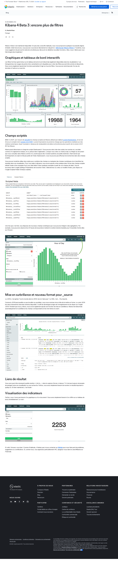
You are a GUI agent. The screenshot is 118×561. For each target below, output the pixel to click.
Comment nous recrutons (45, 512)
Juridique (64, 507)
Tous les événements (93, 514)
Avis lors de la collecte (59, 550)
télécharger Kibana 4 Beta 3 (65, 48)
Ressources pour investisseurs (96, 490)
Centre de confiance (68, 509)
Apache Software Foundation (69, 547)
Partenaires (81, 1)
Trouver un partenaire (68, 490)
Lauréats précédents (93, 507)
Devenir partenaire (67, 497)
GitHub (60, 447)
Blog (7, 13)
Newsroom (40, 497)
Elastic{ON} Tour (92, 509)
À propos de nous (71, 1)
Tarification (58, 7)
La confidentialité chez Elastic (71, 512)
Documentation (68, 7)
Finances (89, 495)
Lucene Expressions (69, 140)
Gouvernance (91, 492)
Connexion (111, 1)
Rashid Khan (11, 30)
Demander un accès (68, 495)
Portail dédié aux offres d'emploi (47, 509)
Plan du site (13, 541)
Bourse (89, 497)
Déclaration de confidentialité (42, 539)
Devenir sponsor (92, 512)
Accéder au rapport (40, 1)
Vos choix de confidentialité (73, 550)
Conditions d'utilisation (28, 539)
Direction (40, 492)
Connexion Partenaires (69, 492)
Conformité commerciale (69, 514)
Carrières (40, 507)
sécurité (27, 140)
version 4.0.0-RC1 (27, 142)
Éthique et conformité (68, 517)
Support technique (91, 1)
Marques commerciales (16, 539)
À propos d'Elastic (43, 490)
